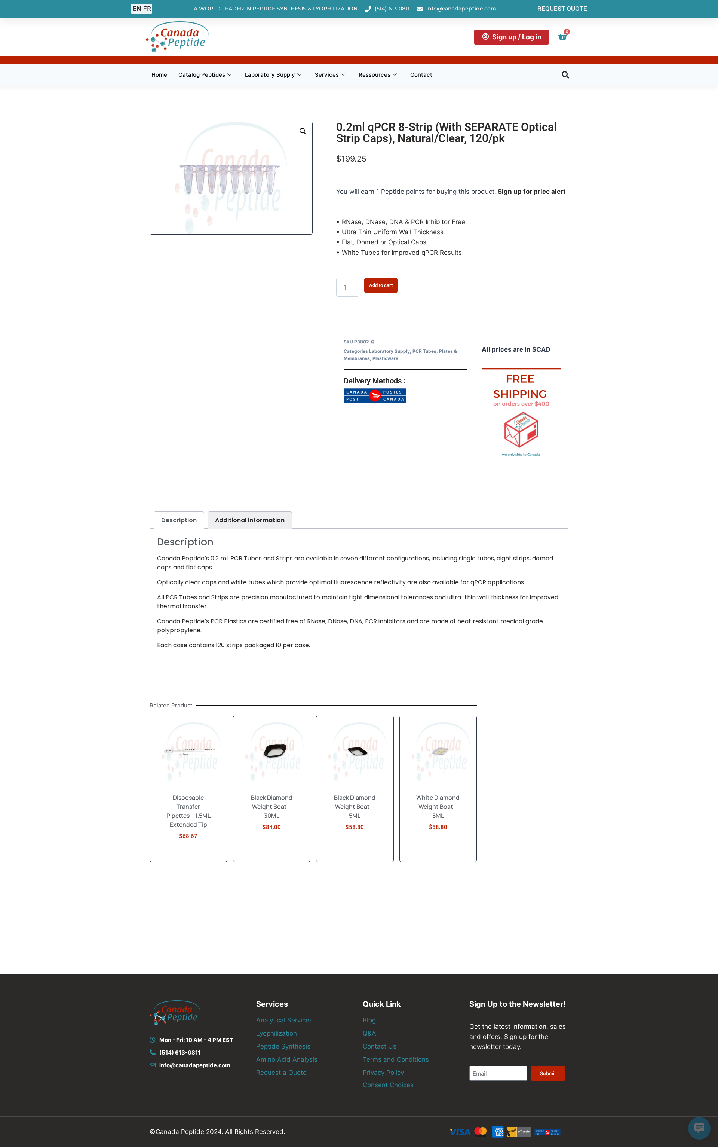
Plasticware (385, 358)
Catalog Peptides (201, 74)
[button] (565, 75)
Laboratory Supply (270, 74)
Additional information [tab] (250, 520)
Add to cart (381, 285)
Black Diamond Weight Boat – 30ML (271, 806)
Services (327, 74)
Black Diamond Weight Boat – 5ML (354, 806)
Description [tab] (179, 520)
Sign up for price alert (532, 191)
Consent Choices (388, 1085)
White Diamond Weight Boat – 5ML (438, 806)
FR (147, 8)
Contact (421, 74)
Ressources (374, 74)
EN (137, 8)
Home (159, 74)
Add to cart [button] (188, 859)
